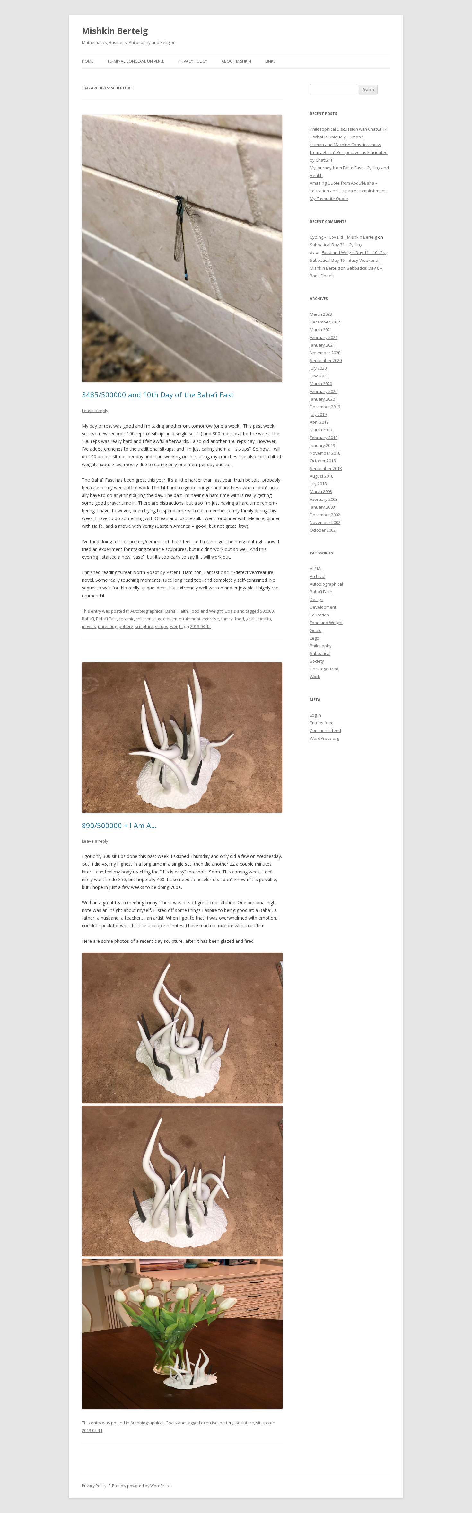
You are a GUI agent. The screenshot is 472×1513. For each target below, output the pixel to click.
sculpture (144, 626)
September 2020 (326, 360)
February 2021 (323, 337)
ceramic (126, 619)
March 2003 (321, 491)
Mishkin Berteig (115, 31)
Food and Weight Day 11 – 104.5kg (354, 252)
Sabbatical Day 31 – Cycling (336, 245)
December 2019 (325, 407)
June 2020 (319, 376)
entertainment (186, 619)
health (264, 619)
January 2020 (322, 399)
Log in (315, 715)
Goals (230, 611)
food (239, 619)
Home (87, 61)
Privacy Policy (192, 61)
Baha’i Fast (106, 619)
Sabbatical (320, 653)
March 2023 (321, 314)
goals (251, 619)
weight (176, 626)
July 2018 (318, 484)
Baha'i (88, 619)
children (144, 619)
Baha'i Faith (176, 611)
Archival (317, 576)
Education (319, 615)
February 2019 (323, 437)
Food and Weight (206, 611)
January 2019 (322, 445)
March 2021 (321, 329)
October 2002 (323, 530)
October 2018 (323, 461)
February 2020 (323, 391)
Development (323, 607)
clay (157, 619)
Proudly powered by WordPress (141, 1486)
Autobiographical (146, 611)
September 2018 (326, 468)
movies (89, 626)
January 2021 (322, 345)
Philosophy (321, 646)
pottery (126, 626)
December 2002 (325, 515)
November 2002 (325, 522)
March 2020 (321, 383)
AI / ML (316, 568)
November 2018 (325, 453)
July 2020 (318, 368)
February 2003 (323, 499)
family (227, 619)
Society (317, 661)
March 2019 (321, 430)
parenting (107, 626)
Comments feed (325, 730)
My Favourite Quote (329, 198)
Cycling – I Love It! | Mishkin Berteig (343, 237)
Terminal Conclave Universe (135, 61)
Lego (314, 638)
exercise (210, 619)
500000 (267, 611)
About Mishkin (236, 61)
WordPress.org (324, 738)
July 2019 (318, 414)
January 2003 (322, 507)
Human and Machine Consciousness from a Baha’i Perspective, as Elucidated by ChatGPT (349, 152)
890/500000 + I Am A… (119, 825)
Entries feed (322, 723)
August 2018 (321, 476)
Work (315, 676)
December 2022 (325, 322)
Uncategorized (324, 669)
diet (166, 619)
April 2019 (319, 422)
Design (316, 599)
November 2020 (325, 353)
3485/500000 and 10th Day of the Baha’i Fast (158, 394)
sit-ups (161, 626)
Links (270, 61)
